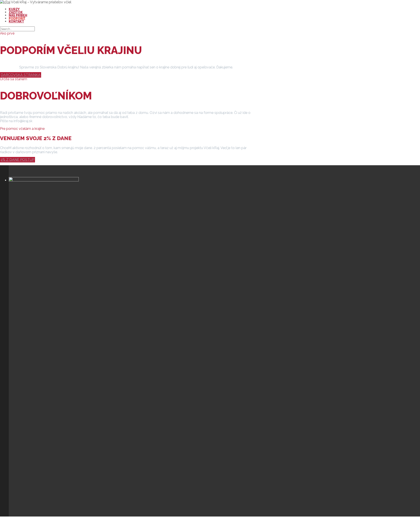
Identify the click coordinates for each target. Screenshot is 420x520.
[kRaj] (5, 2)
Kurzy (14, 9)
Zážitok (16, 12)
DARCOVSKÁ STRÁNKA (20, 75)
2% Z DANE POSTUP (17, 160)
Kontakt (16, 21)
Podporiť (17, 18)
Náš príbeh (18, 15)
